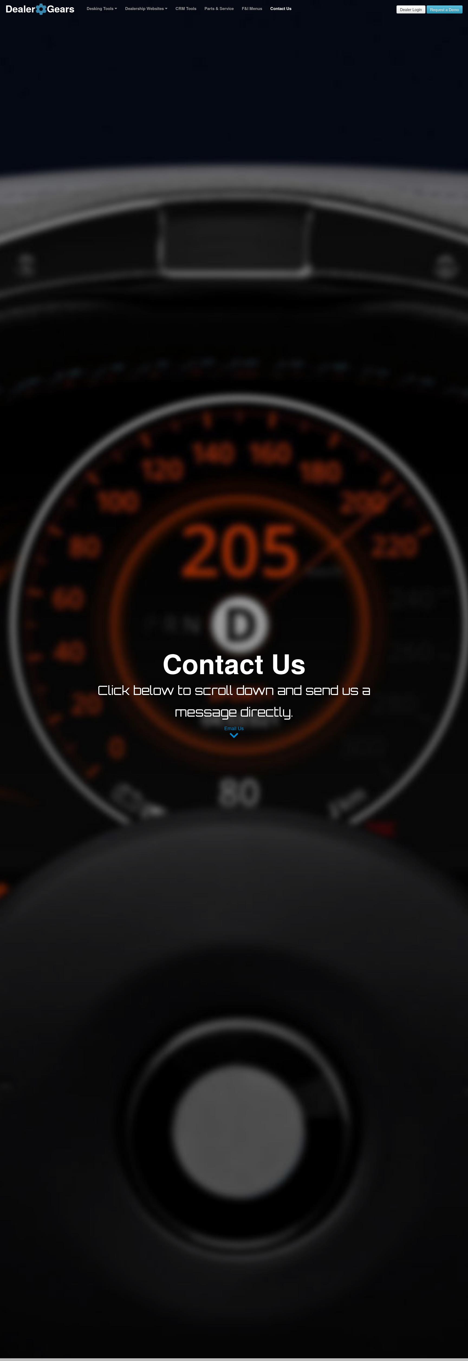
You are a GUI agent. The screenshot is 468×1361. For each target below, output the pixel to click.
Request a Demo (444, 9)
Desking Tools (101, 8)
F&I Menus (252, 8)
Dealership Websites (145, 8)
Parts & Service (219, 8)
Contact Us (280, 8)
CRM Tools (186, 8)
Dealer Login (411, 9)
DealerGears (39, 8)
